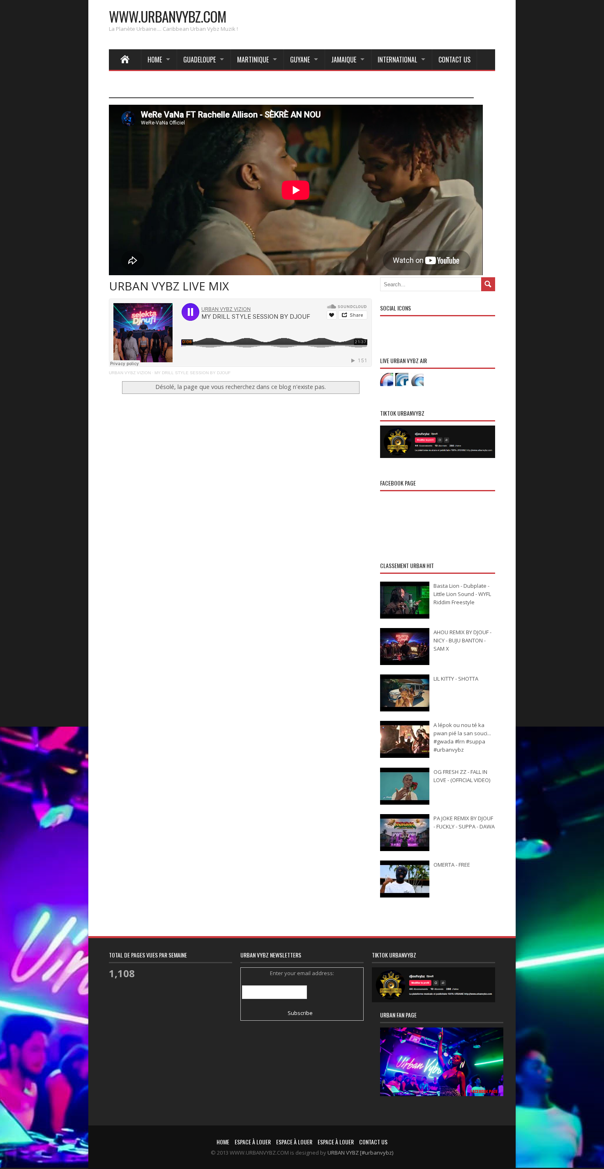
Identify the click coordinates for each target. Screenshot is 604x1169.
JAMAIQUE (343, 59)
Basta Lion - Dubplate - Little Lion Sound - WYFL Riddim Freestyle (462, 594)
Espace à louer (253, 1141)
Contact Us (454, 59)
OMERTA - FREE (451, 864)
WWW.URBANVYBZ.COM (167, 16)
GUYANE (300, 59)
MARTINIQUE (253, 59)
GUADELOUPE (199, 59)
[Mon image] (441, 1072)
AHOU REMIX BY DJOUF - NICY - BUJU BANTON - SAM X (462, 640)
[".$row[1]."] (386, 379)
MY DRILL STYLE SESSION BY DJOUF (192, 372)
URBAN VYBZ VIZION (130, 372)
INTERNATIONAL (397, 59)
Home (155, 59)
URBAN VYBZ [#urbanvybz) (360, 1152)
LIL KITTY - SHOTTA (455, 678)
